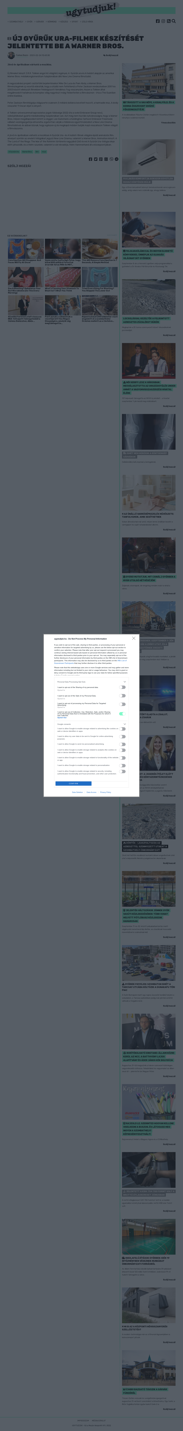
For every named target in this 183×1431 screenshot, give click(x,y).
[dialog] (91, 715)
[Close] (134, 639)
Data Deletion (77, 792)
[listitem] (91, 681)
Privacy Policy (105, 792)
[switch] (122, 687)
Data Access (91, 792)
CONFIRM (73, 784)
